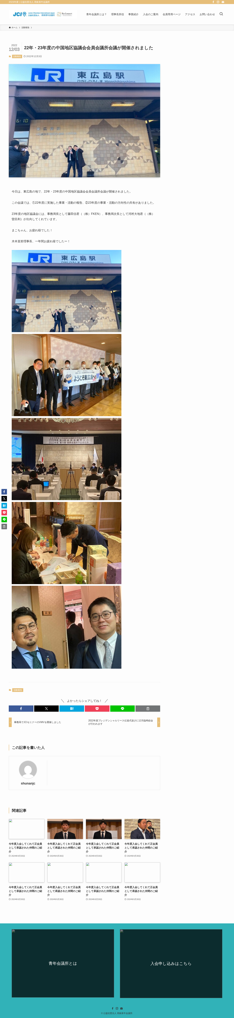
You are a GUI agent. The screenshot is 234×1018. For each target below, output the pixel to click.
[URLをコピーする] (147, 708)
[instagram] (218, 2)
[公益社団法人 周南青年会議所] (43, 14)
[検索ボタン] (221, 14)
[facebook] (213, 2)
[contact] (222, 2)
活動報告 (17, 56)
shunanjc (28, 783)
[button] (21, 708)
